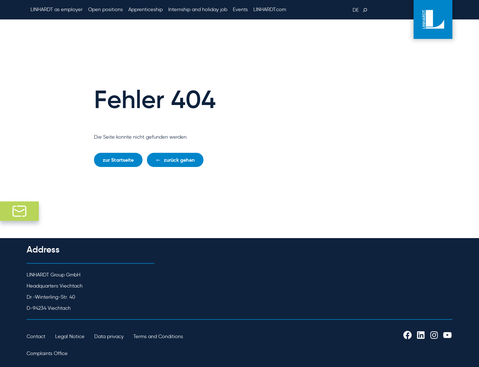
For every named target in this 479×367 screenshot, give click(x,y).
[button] (175, 160)
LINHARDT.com (269, 9)
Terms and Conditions (158, 336)
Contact (36, 336)
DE (356, 10)
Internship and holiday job (197, 9)
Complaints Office (47, 353)
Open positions (105, 9)
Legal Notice (70, 336)
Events (240, 9)
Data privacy (109, 336)
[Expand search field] (364, 10)
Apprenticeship (145, 9)
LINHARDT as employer (56, 9)
